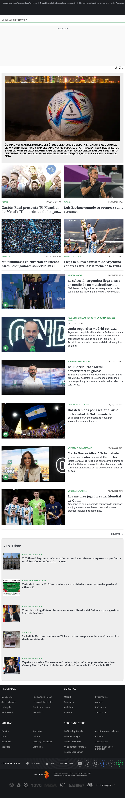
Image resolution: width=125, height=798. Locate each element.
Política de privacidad (74, 731)
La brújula (6, 707)
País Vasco (100, 707)
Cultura (36, 736)
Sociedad (6, 747)
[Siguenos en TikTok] (88, 763)
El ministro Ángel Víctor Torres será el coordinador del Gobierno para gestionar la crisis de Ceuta (71, 612)
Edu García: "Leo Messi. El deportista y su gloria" (87, 369)
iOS (52, 763)
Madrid (67, 697)
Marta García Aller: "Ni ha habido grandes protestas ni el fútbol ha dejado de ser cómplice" (93, 457)
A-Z (118, 68)
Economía (6, 741)
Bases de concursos (73, 752)
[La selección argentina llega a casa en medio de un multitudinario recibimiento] (33, 291)
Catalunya (69, 702)
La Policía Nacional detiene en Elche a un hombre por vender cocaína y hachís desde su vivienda (70, 638)
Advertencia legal (72, 736)
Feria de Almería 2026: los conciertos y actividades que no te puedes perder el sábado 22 (69, 586)
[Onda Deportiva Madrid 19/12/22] (33, 334)
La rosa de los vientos (43, 702)
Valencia (68, 712)
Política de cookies (72, 741)
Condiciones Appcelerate (107, 731)
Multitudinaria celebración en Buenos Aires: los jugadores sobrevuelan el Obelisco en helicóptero (30, 266)
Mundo (5, 736)
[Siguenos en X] (111, 763)
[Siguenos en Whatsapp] (119, 763)
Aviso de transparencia (75, 747)
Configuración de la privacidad (104, 748)
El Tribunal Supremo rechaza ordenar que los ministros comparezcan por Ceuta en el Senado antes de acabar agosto (71, 560)
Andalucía (68, 707)
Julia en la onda (9, 702)
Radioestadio (8, 712)
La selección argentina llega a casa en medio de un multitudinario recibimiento (94, 285)
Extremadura (101, 697)
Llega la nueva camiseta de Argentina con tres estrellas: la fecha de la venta (92, 264)
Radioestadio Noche (42, 697)
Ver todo (37, 712)
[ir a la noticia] (11, 561)
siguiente (115, 534)
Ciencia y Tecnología (42, 741)
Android (35, 763)
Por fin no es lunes (41, 707)
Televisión (37, 731)
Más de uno (7, 697)
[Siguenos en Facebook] (103, 763)
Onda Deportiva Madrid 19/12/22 (92, 329)
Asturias (99, 702)
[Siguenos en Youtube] (80, 763)
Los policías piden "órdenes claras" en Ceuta (20, 3)
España (5, 731)
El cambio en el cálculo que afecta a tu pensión (58, 3)
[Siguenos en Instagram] (96, 763)
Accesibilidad (101, 741)
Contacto (99, 736)
